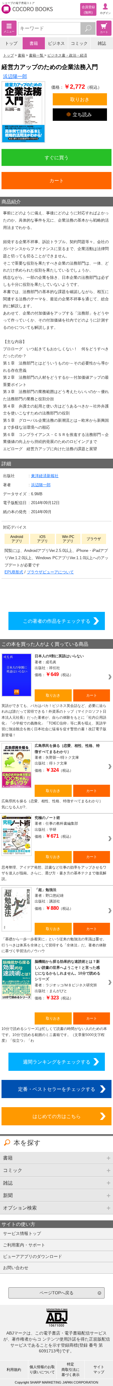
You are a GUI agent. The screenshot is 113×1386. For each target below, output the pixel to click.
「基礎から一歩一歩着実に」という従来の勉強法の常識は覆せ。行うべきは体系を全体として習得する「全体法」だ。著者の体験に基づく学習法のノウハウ (54, 945)
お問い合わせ (15, 1267)
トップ (11, 43)
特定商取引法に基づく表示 (70, 1369)
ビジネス (56, 43)
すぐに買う (57, 157)
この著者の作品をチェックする (56, 621)
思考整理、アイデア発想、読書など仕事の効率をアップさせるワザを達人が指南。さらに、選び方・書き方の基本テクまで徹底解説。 (54, 873)
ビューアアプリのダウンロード (32, 1256)
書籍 (34, 43)
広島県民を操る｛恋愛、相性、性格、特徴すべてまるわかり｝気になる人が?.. (52, 804)
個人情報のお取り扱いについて (42, 1369)
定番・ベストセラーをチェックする (56, 1089)
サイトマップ (98, 1369)
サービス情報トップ (22, 1233)
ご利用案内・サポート (24, 1244)
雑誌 (102, 43)
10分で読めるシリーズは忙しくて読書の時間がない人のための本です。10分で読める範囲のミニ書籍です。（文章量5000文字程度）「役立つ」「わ (54, 1035)
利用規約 (14, 1370)
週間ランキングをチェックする (56, 1061)
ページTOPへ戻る (56, 1292)
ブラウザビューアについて (50, 572)
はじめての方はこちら (57, 1116)
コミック (79, 43)
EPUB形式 (14, 572)
